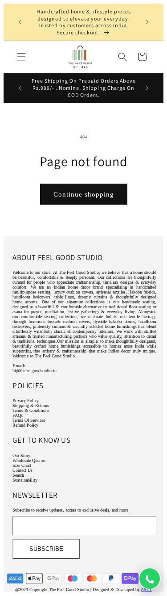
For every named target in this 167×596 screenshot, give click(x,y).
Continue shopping (83, 194)
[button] (21, 57)
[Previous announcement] (20, 22)
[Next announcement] (147, 22)
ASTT (146, 589)
